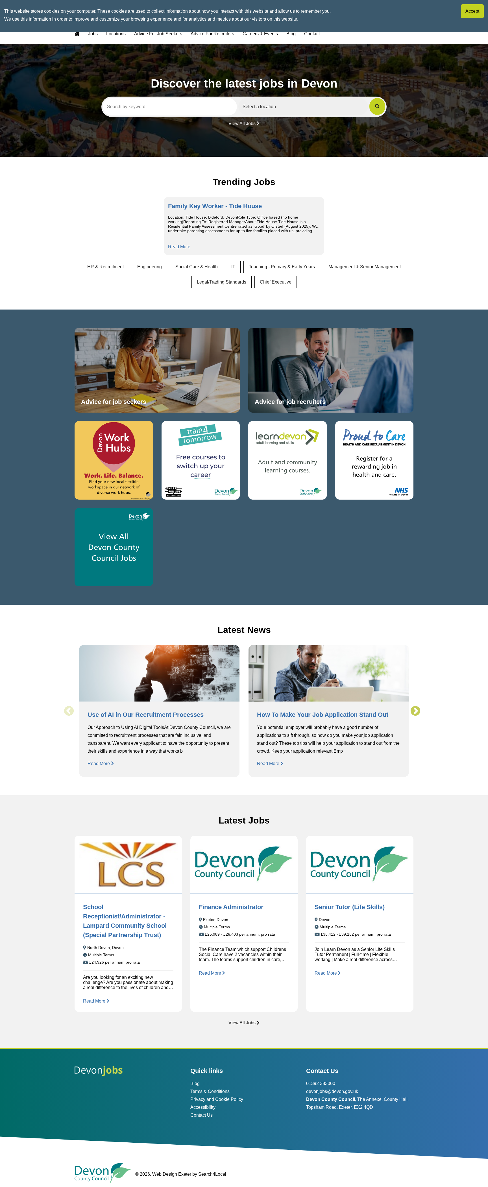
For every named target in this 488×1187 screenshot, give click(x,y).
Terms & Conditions (210, 1091)
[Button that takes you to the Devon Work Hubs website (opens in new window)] (114, 460)
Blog (291, 33)
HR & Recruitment (105, 266)
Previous (68, 711)
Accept (472, 11)
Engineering (149, 266)
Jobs (93, 33)
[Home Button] (77, 34)
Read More (179, 246)
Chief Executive (275, 282)
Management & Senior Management (364, 266)
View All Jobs (242, 123)
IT (233, 266)
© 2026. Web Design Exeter (163, 1174)
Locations (116, 33)
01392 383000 (320, 1083)
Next (415, 711)
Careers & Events (260, 33)
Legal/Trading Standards (221, 282)
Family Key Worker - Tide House (215, 206)
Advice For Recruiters (212, 33)
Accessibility (202, 1107)
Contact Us (201, 1115)
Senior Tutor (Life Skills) (350, 907)
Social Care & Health (196, 266)
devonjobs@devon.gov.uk (332, 1091)
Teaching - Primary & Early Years (282, 266)
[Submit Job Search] (377, 106)
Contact (312, 33)
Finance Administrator (231, 907)
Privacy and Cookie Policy (216, 1099)
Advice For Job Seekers (158, 33)
